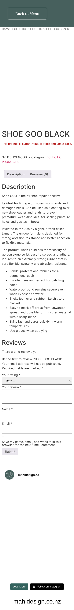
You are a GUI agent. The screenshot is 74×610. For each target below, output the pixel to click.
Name (7, 409)
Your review (11, 387)
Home (6, 29)
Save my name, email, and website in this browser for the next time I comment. (31, 443)
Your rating (11, 374)
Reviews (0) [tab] (39, 174)
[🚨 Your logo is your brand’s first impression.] (20, 532)
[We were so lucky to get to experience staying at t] (20, 493)
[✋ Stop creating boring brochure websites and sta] (53, 552)
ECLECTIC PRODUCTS (27, 29)
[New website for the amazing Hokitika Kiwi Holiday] (53, 513)
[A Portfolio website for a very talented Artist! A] (53, 571)
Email (7, 423)
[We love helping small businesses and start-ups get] (53, 493)
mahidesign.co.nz (37, 601)
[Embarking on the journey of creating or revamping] (20, 571)
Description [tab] (15, 174)
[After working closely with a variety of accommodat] (20, 513)
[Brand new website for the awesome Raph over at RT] (20, 552)
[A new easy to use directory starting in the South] (53, 532)
